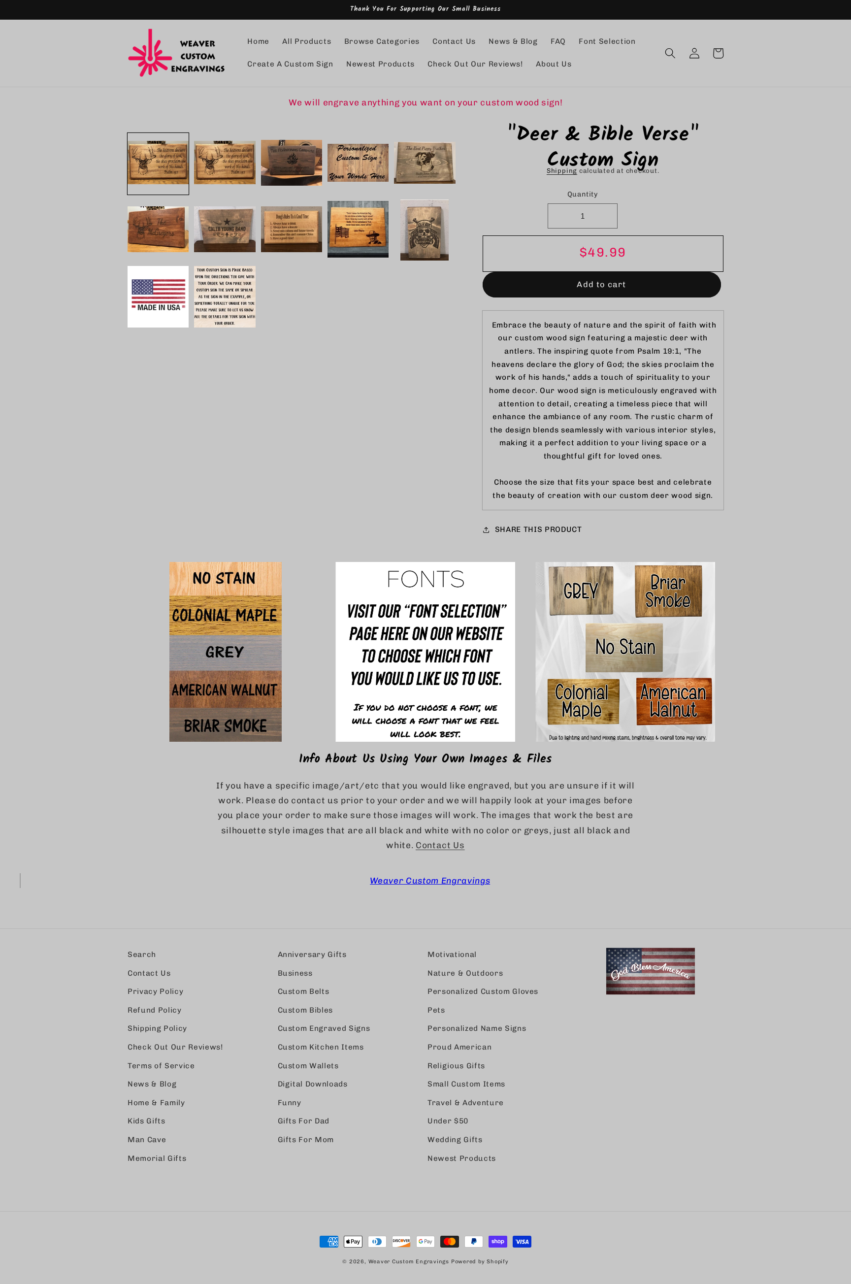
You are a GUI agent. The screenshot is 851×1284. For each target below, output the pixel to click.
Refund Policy (155, 1010)
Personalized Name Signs (476, 1028)
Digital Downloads (313, 1084)
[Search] (670, 53)
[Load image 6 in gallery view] (158, 230)
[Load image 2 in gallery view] (224, 163)
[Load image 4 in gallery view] (358, 163)
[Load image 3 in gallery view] (291, 163)
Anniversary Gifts (312, 954)
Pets (436, 1010)
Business (295, 973)
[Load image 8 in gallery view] (291, 230)
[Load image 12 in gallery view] (224, 296)
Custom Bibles (305, 1010)
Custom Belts (303, 991)
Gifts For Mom (306, 1139)
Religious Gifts (456, 1065)
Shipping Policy (157, 1028)
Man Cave (147, 1139)
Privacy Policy (155, 991)
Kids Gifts (146, 1121)
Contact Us (440, 845)
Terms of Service (161, 1065)
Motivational (452, 954)
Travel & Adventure (465, 1102)
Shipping (562, 170)
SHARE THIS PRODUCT (538, 529)
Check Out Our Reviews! (175, 1047)
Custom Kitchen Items (321, 1047)
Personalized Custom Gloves (482, 991)
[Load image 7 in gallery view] (224, 230)
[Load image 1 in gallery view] (158, 163)
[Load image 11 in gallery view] (158, 296)
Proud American (459, 1047)
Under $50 (447, 1121)
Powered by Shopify (480, 1261)
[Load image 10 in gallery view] (424, 230)
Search (142, 954)
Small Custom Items (466, 1084)
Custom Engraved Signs (324, 1028)
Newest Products (461, 1158)
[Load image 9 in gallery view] (358, 230)
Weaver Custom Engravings (430, 880)
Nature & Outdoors (465, 973)
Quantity (582, 194)
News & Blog (152, 1084)
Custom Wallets (308, 1065)
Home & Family (156, 1102)
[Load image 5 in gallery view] (424, 163)
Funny (289, 1102)
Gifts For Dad (304, 1121)
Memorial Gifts (157, 1158)
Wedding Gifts (455, 1139)
